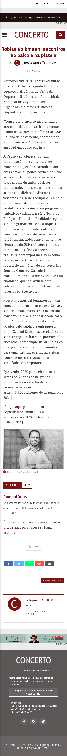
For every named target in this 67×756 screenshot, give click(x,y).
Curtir (11, 485)
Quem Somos (29, 670)
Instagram (33, 721)
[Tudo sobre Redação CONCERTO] (14, 609)
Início (29, 71)
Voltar (35, 546)
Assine (47, 3)
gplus (39, 563)
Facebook (24, 721)
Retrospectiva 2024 (52, 581)
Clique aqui (12, 527)
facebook (8, 563)
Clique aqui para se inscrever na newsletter (33, 692)
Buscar (60, 35)
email (29, 563)
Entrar (60, 3)
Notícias (37, 71)
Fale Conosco (43, 670)
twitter (19, 563)
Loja (36, 3)
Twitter (43, 721)
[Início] (31, 36)
